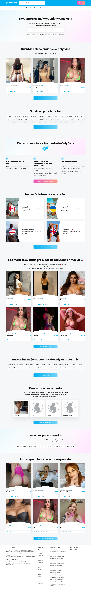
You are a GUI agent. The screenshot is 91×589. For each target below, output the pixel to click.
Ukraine (37, 364)
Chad (37, 371)
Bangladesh (12, 364)
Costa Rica (73, 371)
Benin (51, 367)
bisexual (45, 122)
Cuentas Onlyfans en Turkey (56, 582)
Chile (42, 371)
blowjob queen (58, 122)
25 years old (33, 116)
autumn (57, 119)
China (47, 371)
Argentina (73, 364)
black (51, 122)
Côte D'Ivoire (81, 371)
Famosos (81, 3)
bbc (67, 119)
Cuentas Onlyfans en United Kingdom (58, 554)
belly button (15, 122)
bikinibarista (33, 122)
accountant (49, 116)
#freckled (61, 34)
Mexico (28, 8)
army (32, 119)
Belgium (40, 367)
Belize (46, 367)
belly (9, 122)
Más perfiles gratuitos (45, 346)
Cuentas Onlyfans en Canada (57, 556)
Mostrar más (45, 127)
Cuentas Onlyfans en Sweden (57, 577)
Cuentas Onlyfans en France (56, 565)
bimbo (39, 122)
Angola (66, 364)
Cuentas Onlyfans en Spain (56, 575)
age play (63, 116)
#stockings (35, 34)
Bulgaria (9, 371)
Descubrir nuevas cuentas (45, 422)
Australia (10, 367)
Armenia (80, 364)
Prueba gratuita (20, 8)
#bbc (28, 34)
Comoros (60, 371)
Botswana (76, 367)
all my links (69, 116)
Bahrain (28, 367)
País (42, 446)
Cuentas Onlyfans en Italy (56, 572)
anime (13, 119)
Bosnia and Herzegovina (66, 367)
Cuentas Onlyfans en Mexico (56, 579)
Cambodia (15, 371)
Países (36, 8)
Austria (15, 367)
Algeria (55, 364)
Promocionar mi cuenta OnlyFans (45, 181)
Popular (49, 446)
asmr (41, 119)
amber (82, 116)
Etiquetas (42, 8)
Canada (43, 364)
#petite (55, 34)
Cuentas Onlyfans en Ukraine (56, 558)
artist (37, 119)
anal (8, 119)
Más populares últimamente (45, 538)
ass (46, 119)
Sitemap (7, 567)
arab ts (26, 119)
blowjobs (66, 122)
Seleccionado (70, 446)
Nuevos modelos (21, 446)
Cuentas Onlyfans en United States (58, 551)
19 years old (17, 116)
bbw (72, 119)
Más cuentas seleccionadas (45, 98)
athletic (51, 119)
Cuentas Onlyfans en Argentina (57, 561)
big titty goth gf (24, 122)
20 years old (25, 116)
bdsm (82, 119)
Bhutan (56, 367)
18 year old (10, 116)
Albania (49, 364)
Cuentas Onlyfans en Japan (56, 570)
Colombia (53, 371)
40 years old (41, 116)
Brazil (82, 367)
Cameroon (31, 371)
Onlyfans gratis (10, 8)
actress (56, 116)
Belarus (34, 367)
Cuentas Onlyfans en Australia (57, 563)
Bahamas (22, 367)
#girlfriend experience (45, 34)
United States (20, 364)
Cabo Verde (23, 371)
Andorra (61, 364)
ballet (63, 119)
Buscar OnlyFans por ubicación (45, 247)
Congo (66, 371)
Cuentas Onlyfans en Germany (57, 568)
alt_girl (76, 116)
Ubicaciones (70, 3)
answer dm (19, 119)
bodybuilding (73, 122)
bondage (81, 122)
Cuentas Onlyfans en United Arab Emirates (57, 585)
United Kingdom (29, 364)
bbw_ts (77, 119)
